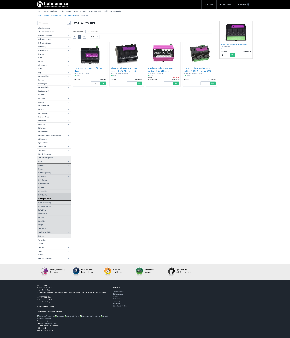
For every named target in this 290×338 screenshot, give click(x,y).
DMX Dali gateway (44, 173)
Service (61, 11)
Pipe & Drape (43, 113)
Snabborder (108, 11)
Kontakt (68, 11)
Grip (39, 72)
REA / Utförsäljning (45, 258)
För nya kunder (118, 292)
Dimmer (41, 54)
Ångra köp (117, 11)
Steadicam (42, 146)
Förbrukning (42, 65)
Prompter (41, 124)
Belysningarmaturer (45, 36)
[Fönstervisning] (79, 37)
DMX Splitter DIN (44, 199)
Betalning (116, 303)
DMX (64, 15)
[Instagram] (59, 316)
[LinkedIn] (105, 316)
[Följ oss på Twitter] (72, 316)
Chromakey (42, 47)
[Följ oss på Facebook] (46, 316)
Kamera (41, 80)
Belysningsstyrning (45, 39)
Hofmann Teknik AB (44, 318)
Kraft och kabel (43, 91)
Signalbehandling (56, 15)
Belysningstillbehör (45, 43)
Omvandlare (42, 214)
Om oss (75, 11)
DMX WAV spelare (44, 206)
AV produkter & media (46, 32)
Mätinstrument (43, 106)
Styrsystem (42, 150)
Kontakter (41, 221)
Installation (42, 210)
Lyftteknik (41, 98)
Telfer (40, 244)
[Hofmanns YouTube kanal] (90, 316)
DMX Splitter (72, 15)
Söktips (115, 296)
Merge (40, 225)
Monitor (41, 102)
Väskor (40, 255)
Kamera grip (42, 84)
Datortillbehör (43, 50)
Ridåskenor (42, 128)
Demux (40, 169)
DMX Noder (42, 176)
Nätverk (41, 236)
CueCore (41, 165)
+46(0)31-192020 (51, 323)
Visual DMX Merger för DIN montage (234, 44)
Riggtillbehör (42, 132)
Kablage (41, 217)
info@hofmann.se (50, 321)
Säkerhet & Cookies (120, 306)
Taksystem (42, 240)
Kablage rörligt (43, 76)
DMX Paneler (43, 180)
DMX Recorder (43, 184)
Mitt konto (116, 299)
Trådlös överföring (44, 232)
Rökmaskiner (42, 139)
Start (39, 15)
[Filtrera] (214, 31)
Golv (40, 69)
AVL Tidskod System (45, 158)
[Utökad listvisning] (84, 37)
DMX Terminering (44, 203)
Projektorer (42, 121)
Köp (103, 83)
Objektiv (41, 109)
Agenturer (83, 11)
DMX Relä (41, 187)
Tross (40, 251)
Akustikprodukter (44, 28)
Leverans (116, 301)
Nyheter (46, 11)
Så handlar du (118, 294)
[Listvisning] (74, 37)
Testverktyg (42, 228)
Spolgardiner (42, 143)
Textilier (41, 247)
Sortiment (46, 15)
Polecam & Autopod (45, 117)
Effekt (40, 61)
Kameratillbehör (44, 87)
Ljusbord (41, 95)
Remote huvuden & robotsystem (49, 135)
